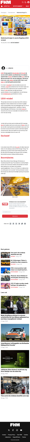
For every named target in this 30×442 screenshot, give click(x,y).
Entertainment (15, 42)
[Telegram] (19, 223)
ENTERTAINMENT (17, 6)
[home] (2, 6)
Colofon (26, 434)
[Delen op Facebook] (13, 223)
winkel (11, 80)
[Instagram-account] (17, 430)
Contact (4, 434)
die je (2, 125)
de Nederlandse (7, 93)
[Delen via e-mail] (25, 223)
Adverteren (8, 437)
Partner (13, 256)
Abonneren (15, 216)
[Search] (23, 2)
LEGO (2, 73)
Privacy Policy (11, 434)
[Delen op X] (16, 223)
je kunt (7, 86)
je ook (17, 147)
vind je (23, 109)
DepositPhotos (16, 437)
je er (23, 76)
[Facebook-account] (13, 430)
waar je (3, 82)
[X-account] (9, 430)
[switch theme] (25, 2)
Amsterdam (16, 73)
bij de (23, 125)
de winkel (9, 85)
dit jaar (10, 76)
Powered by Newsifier (15, 439)
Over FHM (19, 434)
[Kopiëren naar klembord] (22, 223)
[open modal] (28, 2)
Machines (13, 264)
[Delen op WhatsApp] (10, 223)
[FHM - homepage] (6, 2)
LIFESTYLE (7, 6)
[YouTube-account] (21, 430)
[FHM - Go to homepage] (15, 424)
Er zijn (6, 90)
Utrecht (23, 73)
